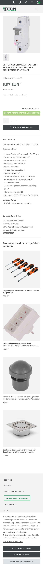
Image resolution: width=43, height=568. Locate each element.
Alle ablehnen (21, 555)
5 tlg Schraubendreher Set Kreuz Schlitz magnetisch (21, 292)
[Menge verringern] (16, 120)
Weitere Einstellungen (13, 541)
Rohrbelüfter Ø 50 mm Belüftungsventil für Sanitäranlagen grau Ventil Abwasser (21, 398)
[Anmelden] (14, 2)
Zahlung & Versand (14, 491)
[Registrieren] (21, 2)
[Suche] (26, 2)
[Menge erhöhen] (12, 120)
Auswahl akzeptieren (21, 561)
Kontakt (8, 486)
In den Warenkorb (22, 127)
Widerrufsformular (17, 498)
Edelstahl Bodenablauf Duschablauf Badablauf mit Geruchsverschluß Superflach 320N (19, 451)
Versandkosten (22, 95)
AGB (6, 510)
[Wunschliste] (32, 2)
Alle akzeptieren (21, 548)
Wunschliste (32, 109)
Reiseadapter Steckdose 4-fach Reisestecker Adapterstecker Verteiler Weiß (20, 345)
